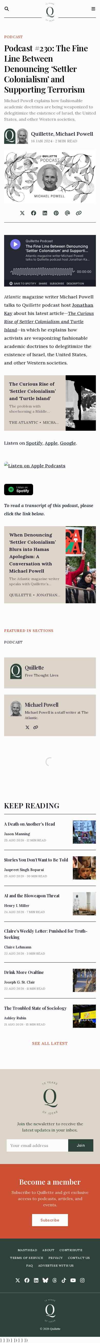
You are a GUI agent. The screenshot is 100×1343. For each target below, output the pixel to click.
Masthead (27, 1250)
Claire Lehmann (17, 947)
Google (68, 443)
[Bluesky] (45, 1280)
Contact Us (79, 1258)
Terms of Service (26, 1258)
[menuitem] (27, 1250)
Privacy (55, 1258)
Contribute (70, 1250)
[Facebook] (27, 1280)
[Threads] (55, 1280)
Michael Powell (74, 134)
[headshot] (10, 136)
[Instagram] (82, 1280)
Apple (51, 443)
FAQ (29, 1265)
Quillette (42, 134)
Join (81, 1145)
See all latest (50, 1043)
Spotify (34, 443)
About (48, 1250)
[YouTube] (73, 1280)
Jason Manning (17, 834)
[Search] (6, 8)
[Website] (35, 727)
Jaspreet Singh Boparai (24, 869)
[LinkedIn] (36, 1280)
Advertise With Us (56, 1265)
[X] (27, 727)
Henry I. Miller (16, 905)
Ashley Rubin (15, 1018)
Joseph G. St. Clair (19, 982)
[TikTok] (64, 1280)
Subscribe (50, 1220)
